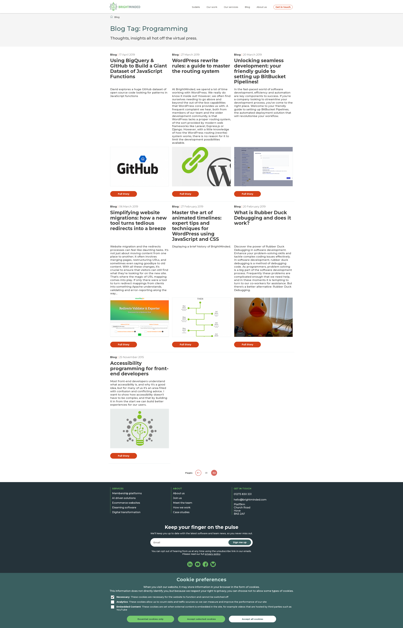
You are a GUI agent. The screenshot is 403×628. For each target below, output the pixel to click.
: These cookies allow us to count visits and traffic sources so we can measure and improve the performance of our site (191, 601)
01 (206, 473)
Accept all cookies (252, 619)
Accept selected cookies (201, 619)
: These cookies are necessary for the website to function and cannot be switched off (172, 596)
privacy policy (212, 554)
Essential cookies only (150, 619)
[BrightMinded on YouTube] (197, 564)
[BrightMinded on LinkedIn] (189, 564)
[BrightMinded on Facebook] (205, 564)
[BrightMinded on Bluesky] (213, 564)
